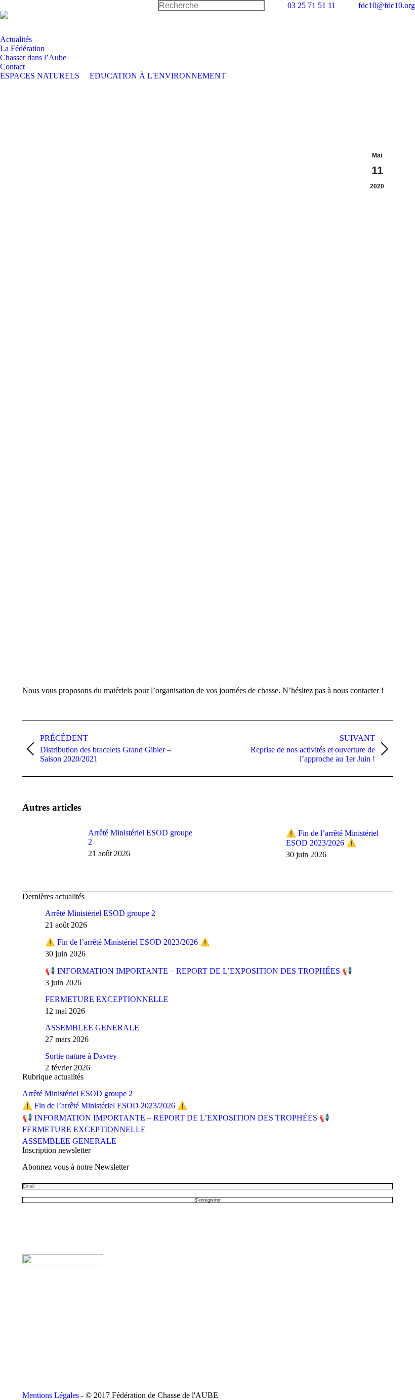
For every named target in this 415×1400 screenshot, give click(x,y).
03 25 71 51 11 (311, 5)
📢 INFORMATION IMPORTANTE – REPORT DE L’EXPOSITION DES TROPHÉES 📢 (198, 971)
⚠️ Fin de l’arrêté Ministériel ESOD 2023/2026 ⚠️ (332, 838)
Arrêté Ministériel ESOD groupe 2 (140, 837)
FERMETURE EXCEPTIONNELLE (107, 999)
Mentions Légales (50, 1395)
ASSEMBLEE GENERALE (92, 1027)
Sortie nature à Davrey (81, 1056)
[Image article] (50, 851)
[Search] (211, 5)
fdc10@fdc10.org (386, 5)
